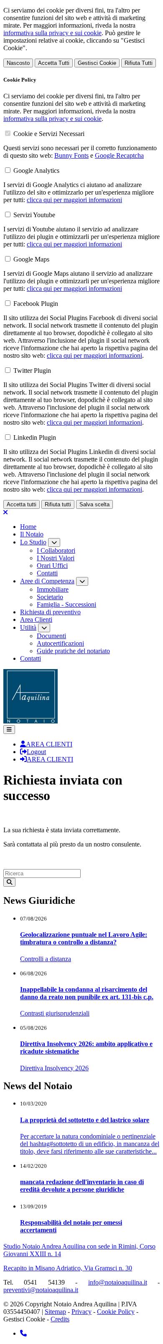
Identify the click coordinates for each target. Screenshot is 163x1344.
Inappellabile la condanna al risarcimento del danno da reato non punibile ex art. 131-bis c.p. (86, 993)
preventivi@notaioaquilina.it (40, 1289)
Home (28, 526)
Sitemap (55, 1311)
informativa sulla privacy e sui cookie (52, 32)
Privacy (81, 1311)
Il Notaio (31, 534)
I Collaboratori (56, 550)
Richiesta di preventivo (50, 612)
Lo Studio (33, 542)
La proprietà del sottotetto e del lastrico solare (84, 1119)
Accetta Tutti (53, 63)
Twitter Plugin (32, 370)
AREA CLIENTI (49, 744)
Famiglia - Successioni (66, 604)
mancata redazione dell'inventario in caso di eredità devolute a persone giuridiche (82, 1185)
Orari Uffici (52, 565)
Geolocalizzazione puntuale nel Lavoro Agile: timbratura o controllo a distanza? (83, 938)
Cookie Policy (116, 1311)
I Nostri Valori (55, 558)
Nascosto (18, 63)
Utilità (28, 627)
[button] (9, 729)
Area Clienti (36, 619)
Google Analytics (36, 170)
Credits (60, 1319)
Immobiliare (53, 589)
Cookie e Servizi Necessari (48, 133)
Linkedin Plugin (34, 437)
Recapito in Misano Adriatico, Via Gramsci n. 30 (67, 1268)
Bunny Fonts (71, 155)
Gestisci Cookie (97, 63)
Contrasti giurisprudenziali (54, 1013)
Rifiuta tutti (58, 504)
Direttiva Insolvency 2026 (54, 1068)
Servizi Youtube (34, 214)
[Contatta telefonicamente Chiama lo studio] (23, 1333)
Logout (36, 751)
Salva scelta (94, 504)
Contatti (47, 573)
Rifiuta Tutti (139, 63)
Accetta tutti (21, 504)
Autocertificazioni (60, 643)
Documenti (51, 635)
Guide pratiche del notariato (73, 650)
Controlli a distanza (45, 958)
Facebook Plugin (35, 303)
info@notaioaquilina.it (117, 1282)
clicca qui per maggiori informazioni (74, 199)
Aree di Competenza (47, 581)
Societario (50, 596)
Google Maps (31, 259)
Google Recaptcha (119, 155)
